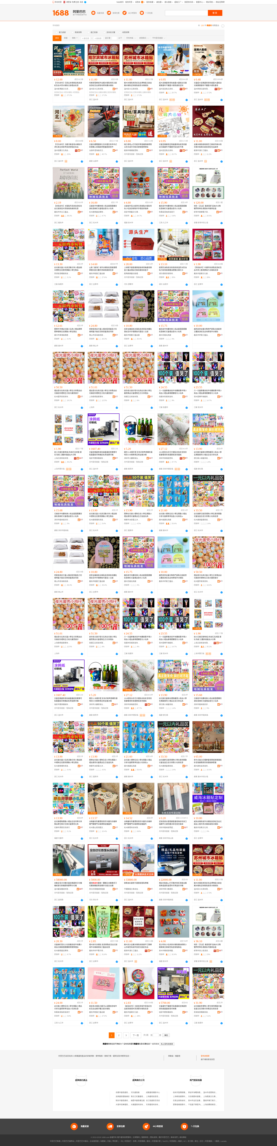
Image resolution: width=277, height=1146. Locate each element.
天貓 (109, 1141)
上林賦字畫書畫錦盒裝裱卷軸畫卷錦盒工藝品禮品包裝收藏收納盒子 (138, 269)
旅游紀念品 (58, 92)
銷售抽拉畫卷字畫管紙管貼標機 (136, 883)
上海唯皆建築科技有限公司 (183, 1097)
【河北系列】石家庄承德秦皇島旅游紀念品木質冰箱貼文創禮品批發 (68, 84)
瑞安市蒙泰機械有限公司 (97, 458)
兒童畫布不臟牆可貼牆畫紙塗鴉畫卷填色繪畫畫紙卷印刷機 (173, 1007)
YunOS (165, 1141)
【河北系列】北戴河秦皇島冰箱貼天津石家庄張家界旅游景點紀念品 (68, 145)
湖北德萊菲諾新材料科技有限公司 (167, 274)
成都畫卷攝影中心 (153, 1093)
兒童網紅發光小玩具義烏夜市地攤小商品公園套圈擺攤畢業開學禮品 (68, 946)
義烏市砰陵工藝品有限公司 (202, 335)
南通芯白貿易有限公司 (132, 397)
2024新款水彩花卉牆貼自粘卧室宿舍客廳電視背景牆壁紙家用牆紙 (173, 453)
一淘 (121, 1141)
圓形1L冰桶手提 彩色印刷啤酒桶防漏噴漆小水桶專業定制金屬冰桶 (138, 453)
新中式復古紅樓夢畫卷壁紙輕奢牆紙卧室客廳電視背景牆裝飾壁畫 (208, 761)
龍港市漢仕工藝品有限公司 (202, 150)
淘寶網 (102, 1141)
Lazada (224, 1141)
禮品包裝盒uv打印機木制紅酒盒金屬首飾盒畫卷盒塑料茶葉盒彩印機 (173, 884)
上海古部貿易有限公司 (62, 458)
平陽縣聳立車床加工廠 (132, 889)
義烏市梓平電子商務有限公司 (97, 951)
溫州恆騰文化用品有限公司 (62, 150)
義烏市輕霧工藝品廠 (97, 274)
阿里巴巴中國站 (82, 1141)
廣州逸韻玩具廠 (165, 520)
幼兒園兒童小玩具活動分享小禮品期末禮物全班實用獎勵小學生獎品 (68, 269)
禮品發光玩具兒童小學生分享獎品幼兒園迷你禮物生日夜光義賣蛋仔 (68, 392)
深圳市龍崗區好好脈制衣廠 (62, 520)
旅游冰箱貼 (111, 92)
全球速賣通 (94, 1141)
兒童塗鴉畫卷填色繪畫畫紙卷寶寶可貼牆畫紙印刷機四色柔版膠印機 (103, 453)
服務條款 (144, 1137)
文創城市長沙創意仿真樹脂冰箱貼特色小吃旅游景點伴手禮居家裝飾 (138, 207)
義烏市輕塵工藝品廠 (132, 335)
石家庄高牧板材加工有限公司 (184, 1101)
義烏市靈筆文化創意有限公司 (202, 274)
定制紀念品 (128, 92)
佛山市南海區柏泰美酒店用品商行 (97, 335)
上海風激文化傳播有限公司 (213, 1097)
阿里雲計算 (156, 1141)
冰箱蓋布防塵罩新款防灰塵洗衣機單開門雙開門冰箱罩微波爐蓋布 (103, 823)
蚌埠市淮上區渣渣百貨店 (202, 951)
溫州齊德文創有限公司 (202, 89)
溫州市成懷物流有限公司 (212, 1093)
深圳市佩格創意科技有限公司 (167, 458)
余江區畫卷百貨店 (153, 1101)
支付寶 (190, 1141)
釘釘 (201, 1141)
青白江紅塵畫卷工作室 (139, 1097)
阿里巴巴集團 (55, 1141)
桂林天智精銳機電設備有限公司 (185, 1093)
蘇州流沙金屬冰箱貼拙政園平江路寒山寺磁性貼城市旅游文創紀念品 (138, 946)
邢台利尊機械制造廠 (97, 889)
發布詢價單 (205, 1056)
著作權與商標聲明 (124, 1137)
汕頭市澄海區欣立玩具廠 (97, 150)
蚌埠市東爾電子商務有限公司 (202, 212)
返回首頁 (155, 1044)
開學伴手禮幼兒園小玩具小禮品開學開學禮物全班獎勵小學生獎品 (68, 330)
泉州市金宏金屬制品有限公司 (199, 1101)
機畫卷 (177, 1056)
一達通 (216, 1141)
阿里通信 (173, 1141)
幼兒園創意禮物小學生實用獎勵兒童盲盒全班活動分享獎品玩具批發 (208, 1007)
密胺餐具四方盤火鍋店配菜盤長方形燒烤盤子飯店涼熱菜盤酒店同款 (103, 330)
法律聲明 (136, 1137)
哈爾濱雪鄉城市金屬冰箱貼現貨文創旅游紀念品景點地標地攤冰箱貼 (103, 84)
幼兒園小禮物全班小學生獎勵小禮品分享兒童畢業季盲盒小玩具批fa (173, 515)
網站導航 (182, 1137)
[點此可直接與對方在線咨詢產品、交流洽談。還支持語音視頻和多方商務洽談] (187, 100)
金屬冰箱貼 (102, 92)
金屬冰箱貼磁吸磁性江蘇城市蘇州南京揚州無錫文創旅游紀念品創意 (208, 145)
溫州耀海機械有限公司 (62, 889)
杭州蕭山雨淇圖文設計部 (97, 828)
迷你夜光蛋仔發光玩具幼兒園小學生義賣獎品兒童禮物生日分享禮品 (138, 392)
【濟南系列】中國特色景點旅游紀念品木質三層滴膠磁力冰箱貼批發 (208, 269)
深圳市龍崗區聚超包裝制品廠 (167, 828)
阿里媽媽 (141, 1141)
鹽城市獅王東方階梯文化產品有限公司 (218, 1101)
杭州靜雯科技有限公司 (132, 828)
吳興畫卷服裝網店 (123, 1097)
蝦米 (148, 1141)
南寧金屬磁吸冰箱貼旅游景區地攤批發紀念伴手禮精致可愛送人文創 (138, 330)
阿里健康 (208, 1141)
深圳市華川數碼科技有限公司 (167, 889)
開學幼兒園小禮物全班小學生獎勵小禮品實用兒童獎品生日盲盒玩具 (138, 515)
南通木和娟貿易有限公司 (167, 397)
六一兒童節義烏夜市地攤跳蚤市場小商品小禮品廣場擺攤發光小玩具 (173, 392)
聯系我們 (174, 1137)
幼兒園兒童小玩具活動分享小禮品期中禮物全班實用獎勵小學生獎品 (103, 515)
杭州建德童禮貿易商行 (202, 520)
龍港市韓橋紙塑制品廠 (132, 150)
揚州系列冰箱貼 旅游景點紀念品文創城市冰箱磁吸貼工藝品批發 (103, 946)
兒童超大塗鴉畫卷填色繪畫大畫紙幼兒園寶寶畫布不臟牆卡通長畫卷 (208, 84)
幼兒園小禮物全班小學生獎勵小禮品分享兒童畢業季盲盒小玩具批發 (68, 1007)
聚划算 (115, 1141)
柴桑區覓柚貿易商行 (167, 212)
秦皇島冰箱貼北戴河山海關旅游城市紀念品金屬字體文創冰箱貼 (103, 1007)
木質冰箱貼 (67, 92)
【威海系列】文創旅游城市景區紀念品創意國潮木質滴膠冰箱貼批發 (138, 1007)
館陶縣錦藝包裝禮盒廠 (132, 274)
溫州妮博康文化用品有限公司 (62, 89)
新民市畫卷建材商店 (123, 1101)
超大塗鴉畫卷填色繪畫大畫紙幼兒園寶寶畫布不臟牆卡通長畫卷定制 (173, 84)
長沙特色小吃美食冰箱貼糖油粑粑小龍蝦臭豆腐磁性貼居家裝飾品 (173, 946)
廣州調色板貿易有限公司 (202, 766)
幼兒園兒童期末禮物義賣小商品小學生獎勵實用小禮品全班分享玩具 (208, 453)
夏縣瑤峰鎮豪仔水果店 (181, 1105)
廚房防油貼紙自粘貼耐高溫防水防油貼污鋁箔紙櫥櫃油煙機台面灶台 (173, 269)
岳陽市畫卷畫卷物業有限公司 (127, 1093)
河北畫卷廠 (135, 1093)
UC (184, 1141)
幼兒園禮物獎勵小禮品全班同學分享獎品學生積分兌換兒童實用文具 (68, 823)
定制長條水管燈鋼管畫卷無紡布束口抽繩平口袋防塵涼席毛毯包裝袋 (173, 823)
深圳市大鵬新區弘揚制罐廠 (132, 458)
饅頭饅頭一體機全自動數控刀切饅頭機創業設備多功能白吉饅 (103, 884)
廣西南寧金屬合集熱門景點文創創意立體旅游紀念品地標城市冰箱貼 (208, 330)
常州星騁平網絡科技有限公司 (202, 397)
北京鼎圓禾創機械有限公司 (198, 1097)
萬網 (180, 1141)
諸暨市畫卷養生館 (138, 1101)
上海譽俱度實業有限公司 (97, 397)
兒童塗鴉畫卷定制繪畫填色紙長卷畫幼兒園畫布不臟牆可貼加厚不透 (173, 145)
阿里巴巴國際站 (68, 1141)
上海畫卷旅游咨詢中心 (154, 1097)
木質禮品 (75, 92)
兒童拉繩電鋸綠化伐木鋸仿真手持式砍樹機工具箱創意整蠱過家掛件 (103, 145)
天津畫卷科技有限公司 (154, 1105)
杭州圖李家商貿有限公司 (62, 397)
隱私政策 (153, 1137)
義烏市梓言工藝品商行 (62, 212)
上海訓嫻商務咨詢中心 (212, 1105)
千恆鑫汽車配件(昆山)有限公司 (200, 1105)
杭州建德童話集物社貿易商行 (97, 212)
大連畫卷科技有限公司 (139, 1105)
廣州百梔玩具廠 (165, 335)
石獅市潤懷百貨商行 (62, 828)
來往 (196, 1141)
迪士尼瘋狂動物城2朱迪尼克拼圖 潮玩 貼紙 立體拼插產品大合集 (68, 453)
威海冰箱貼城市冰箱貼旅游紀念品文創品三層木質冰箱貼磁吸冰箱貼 (208, 823)
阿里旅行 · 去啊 (130, 1141)
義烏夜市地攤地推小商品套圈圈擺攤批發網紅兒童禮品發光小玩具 (173, 207)
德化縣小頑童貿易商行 (202, 458)
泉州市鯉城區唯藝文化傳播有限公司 (167, 951)
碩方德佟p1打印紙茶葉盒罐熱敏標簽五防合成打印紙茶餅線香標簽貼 (138, 145)
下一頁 (136, 1035)
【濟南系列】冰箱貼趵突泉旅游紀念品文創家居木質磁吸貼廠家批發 (68, 207)
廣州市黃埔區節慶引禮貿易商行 (62, 335)
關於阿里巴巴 (164, 1137)
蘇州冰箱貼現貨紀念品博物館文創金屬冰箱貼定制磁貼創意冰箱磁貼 (138, 84)
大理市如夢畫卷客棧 (123, 1105)
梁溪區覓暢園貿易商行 (62, 274)
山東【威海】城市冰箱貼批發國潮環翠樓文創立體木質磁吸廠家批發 (103, 269)
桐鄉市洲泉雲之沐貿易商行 (132, 520)
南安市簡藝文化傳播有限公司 (132, 212)
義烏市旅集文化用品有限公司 (202, 828)
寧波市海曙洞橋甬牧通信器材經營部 (202, 1093)
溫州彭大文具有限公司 (97, 89)
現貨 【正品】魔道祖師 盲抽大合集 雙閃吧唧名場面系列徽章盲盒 (207, 207)
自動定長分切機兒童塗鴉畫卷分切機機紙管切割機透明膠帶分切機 (68, 884)
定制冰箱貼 (137, 92)
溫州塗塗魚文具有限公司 (167, 89)
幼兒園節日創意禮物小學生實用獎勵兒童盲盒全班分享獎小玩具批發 (208, 515)
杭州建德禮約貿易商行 (97, 520)
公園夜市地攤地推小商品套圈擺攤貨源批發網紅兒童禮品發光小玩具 (103, 207)
